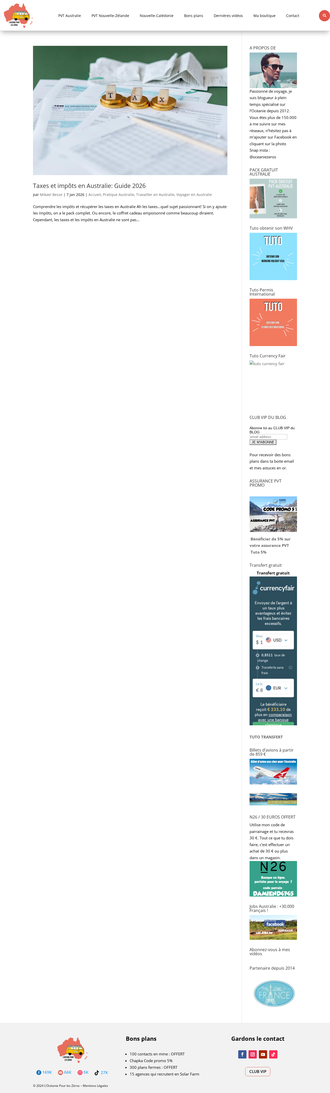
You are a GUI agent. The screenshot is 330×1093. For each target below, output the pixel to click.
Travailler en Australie (155, 194)
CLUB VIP (257, 1071)
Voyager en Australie (194, 194)
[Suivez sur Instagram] (253, 1054)
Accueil (94, 194)
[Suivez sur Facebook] (242, 1054)
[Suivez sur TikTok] (273, 1054)
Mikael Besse (51, 194)
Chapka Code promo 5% (151, 1060)
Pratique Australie (118, 194)
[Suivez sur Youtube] (263, 1054)
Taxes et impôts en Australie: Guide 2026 (89, 186)
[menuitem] (69, 16)
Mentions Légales (95, 1085)
